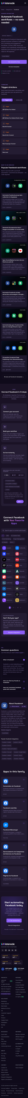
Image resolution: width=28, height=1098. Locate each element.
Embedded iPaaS (5, 994)
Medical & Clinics (5, 1008)
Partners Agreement (18, 1093)
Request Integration (6, 1077)
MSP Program (19, 1039)
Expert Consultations (6, 1079)
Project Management (18, 539)
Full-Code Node (20, 987)
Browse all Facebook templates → (14, 377)
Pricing (3, 1055)
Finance (3, 1018)
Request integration (14, 632)
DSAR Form (9, 1093)
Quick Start (4, 1034)
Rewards (3, 1058)
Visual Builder (19, 980)
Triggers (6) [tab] (8, 100)
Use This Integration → (14, 107)
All (3, 535)
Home (2, 9)
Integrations (9, 9)
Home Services (5, 1003)
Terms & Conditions (5, 1088)
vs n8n (17, 1053)
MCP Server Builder (6, 986)
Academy (3, 1044)
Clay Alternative (20, 1055)
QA (2, 1027)
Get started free (15, 920)
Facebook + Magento (6, 758)
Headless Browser (20, 989)
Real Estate (4, 1006)
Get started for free (14, 62)
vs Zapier (18, 1048)
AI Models (4, 542)
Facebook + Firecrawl (6, 752)
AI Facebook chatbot (10, 480)
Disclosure (3, 1093)
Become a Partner (20, 1034)
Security (3, 1060)
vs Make (18, 1051)
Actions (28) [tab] (19, 100)
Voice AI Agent (19, 1067)
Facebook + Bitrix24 (17, 742)
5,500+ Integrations (21, 992)
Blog (2, 1039)
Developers (4, 1022)
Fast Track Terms (5, 1095)
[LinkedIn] (6, 950)
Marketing (4, 1001)
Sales (2, 1015)
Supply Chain (4, 1020)
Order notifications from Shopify (12, 486)
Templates (18, 994)
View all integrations (14, 925)
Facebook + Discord (6, 745)
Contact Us (4, 1067)
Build (19, 501)
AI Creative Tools (15, 535)
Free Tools (3, 1041)
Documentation (5, 1036)
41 (18, 607)
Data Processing (19, 1090)
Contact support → (20, 652)
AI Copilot (19, 996)
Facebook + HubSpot (6, 755)
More (11, 542)
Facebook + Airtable (6, 742)
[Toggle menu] (25, 3)
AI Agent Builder (5, 984)
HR (2, 1010)
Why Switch (19, 1046)
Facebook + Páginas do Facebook (9, 748)
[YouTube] (9, 950)
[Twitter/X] (2, 950)
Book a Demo (4, 1072)
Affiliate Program (20, 1036)
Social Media (5, 56)
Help (24, 706)
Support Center (5, 1074)
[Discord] (12, 950)
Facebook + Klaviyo (18, 755)
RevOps (3, 1025)
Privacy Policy (14, 1088)
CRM (7, 535)
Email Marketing (6, 539)
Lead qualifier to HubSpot (11, 483)
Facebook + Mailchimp (19, 758)
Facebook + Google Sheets (19, 752)
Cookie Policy (21, 1088)
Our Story (3, 1053)
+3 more (7, 489)
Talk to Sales (4, 1070)
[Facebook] (15, 950)
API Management (5, 991)
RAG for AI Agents (6, 989)
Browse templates (14, 67)
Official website (15, 706)
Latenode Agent (6, 981)
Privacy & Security (10, 1090)
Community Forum (6, 1046)
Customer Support (6, 1013)
